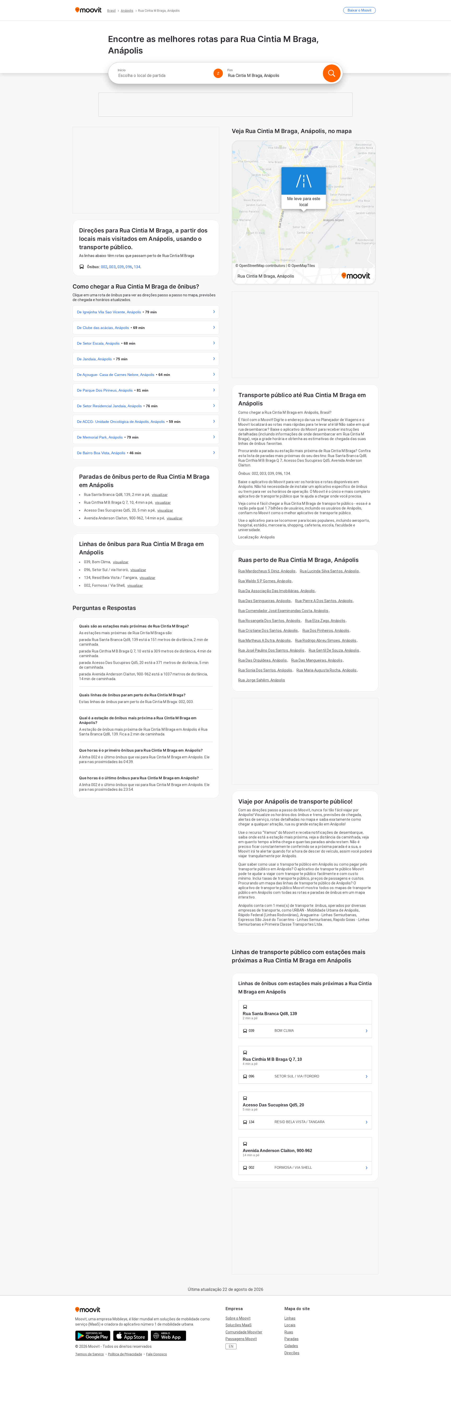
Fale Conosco (156, 1354)
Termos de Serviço (89, 1354)
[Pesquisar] (332, 73)
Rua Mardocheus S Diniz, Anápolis (266, 571)
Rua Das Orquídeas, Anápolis (262, 660)
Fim (230, 70)
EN (231, 1346)
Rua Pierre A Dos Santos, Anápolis (324, 601)
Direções (291, 1353)
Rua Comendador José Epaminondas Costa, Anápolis (283, 611)
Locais (289, 1325)
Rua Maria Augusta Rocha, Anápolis (326, 670)
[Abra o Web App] (168, 1336)
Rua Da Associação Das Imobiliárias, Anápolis (276, 591)
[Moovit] (88, 10)
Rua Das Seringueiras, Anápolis (264, 601)
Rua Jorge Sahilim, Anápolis (261, 680)
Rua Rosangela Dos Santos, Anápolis (269, 621)
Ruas (288, 1332)
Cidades (291, 1346)
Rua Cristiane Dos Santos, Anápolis (268, 630)
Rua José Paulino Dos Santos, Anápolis (271, 650)
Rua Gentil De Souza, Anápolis (334, 650)
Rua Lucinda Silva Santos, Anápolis (329, 571)
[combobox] (163, 75)
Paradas (291, 1339)
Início (122, 70)
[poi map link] (304, 212)
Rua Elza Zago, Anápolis (325, 621)
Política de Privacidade (125, 1354)
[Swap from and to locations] (218, 73)
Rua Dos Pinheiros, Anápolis (325, 630)
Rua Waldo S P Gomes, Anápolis (265, 581)
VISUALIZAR (160, 495)
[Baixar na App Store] (130, 1336)
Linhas (289, 1318)
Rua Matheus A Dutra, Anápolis (264, 640)
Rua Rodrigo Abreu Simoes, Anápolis (325, 640)
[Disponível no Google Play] (92, 1336)
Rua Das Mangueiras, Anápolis (316, 660)
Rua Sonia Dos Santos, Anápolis (265, 670)
